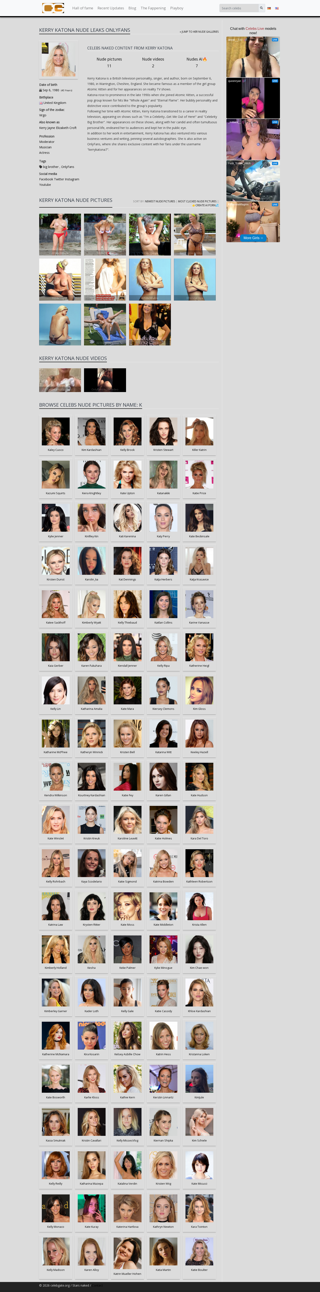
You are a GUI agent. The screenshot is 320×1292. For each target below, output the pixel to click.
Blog (132, 7)
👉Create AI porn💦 (205, 205)
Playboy (176, 7)
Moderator (46, 142)
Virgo (42, 115)
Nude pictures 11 (109, 62)
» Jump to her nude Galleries (199, 31)
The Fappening (153, 7)
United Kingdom (55, 103)
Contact (97, 1285)
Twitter (58, 179)
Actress (44, 153)
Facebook (46, 179)
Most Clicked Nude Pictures (197, 201)
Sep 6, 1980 (51, 90)
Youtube (45, 185)
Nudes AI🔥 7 (197, 62)
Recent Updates (111, 7)
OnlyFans (67, 167)
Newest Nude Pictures (160, 201)
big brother (51, 167)
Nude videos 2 (153, 62)
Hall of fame (82, 7)
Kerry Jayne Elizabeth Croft (58, 128)
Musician (45, 147)
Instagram (71, 179)
